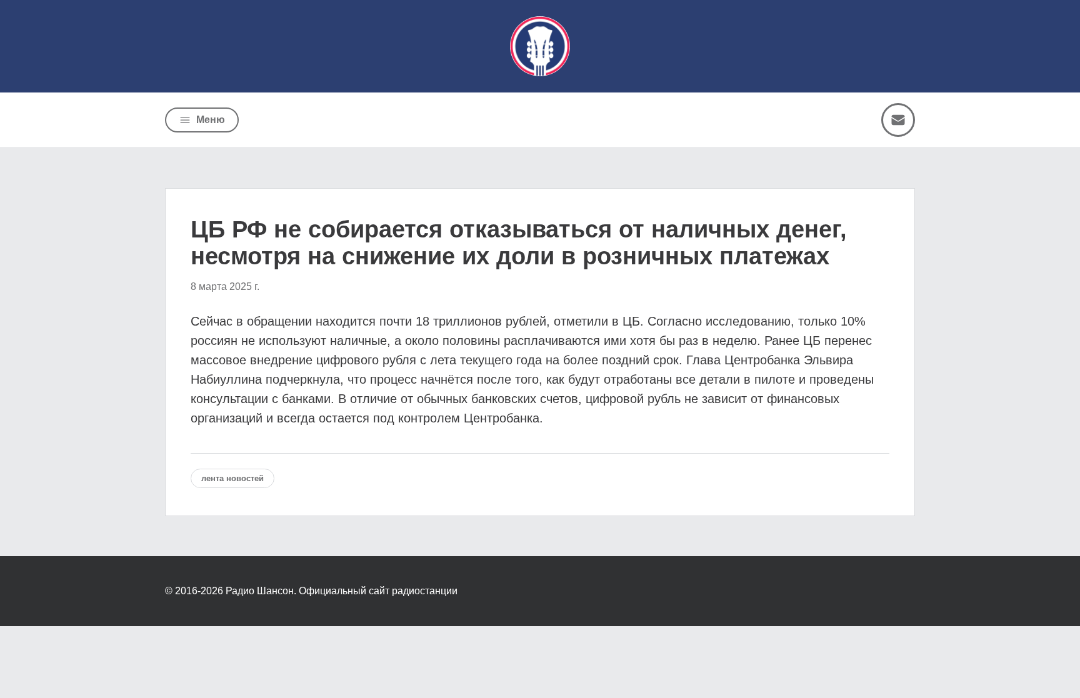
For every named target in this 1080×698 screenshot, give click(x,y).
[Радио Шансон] (540, 46)
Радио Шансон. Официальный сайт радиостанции (342, 591)
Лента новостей (232, 478)
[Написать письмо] (898, 120)
